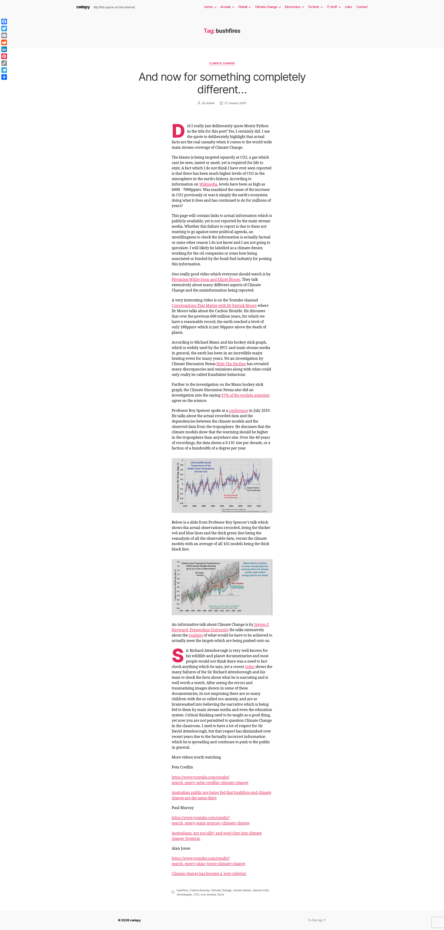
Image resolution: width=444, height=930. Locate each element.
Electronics (292, 7)
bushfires (182, 890)
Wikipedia (208, 184)
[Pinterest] (4, 56)
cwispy (83, 7)
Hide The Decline (231, 364)
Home (208, 7)
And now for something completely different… (222, 83)
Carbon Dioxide (200, 890)
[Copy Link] (4, 63)
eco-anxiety (208, 894)
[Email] (4, 35)
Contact (362, 7)
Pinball (242, 7)
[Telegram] (4, 70)
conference (238, 410)
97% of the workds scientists (245, 395)
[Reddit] (4, 42)
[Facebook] (4, 21)
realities (196, 635)
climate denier (242, 890)
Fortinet (313, 7)
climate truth (261, 890)
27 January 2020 (235, 103)
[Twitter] (4, 28)
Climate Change (266, 7)
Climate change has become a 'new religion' (209, 873)
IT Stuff (332, 7)
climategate (184, 894)
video (250, 666)
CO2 (196, 894)
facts (220, 894)
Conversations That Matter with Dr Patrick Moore (214, 305)
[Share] (4, 77)
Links (348, 7)
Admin (210, 103)
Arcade (225, 7)
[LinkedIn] (4, 49)
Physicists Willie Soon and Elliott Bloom (206, 279)
